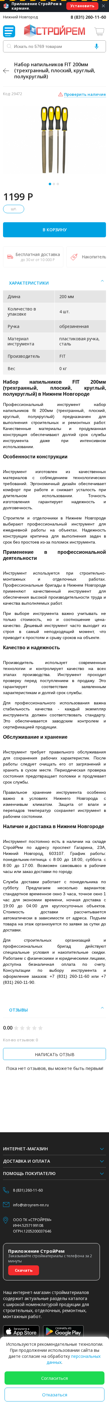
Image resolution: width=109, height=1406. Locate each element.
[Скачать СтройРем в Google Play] (63, 1331)
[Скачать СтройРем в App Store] (21, 1331)
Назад (6, 70)
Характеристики (29, 283)
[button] (50, 184)
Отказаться (54, 1395)
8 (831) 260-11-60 (88, 17)
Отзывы (18, 1010)
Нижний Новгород (20, 17)
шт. (14, 208)
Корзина (100, 31)
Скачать (23, 1270)
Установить (82, 5)
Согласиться (54, 1378)
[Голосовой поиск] (97, 46)
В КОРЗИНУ (55, 229)
